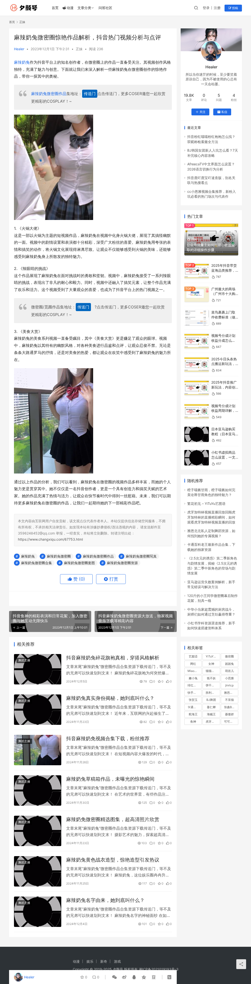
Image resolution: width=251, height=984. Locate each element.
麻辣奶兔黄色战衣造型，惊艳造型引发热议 (112, 860)
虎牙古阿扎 (213, 721)
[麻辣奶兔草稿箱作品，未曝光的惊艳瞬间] (37, 790)
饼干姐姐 (211, 685)
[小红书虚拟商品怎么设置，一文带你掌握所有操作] (196, 457)
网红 (193, 664)
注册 (217, 8)
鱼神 (193, 721)
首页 (55, 8)
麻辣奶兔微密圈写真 (141, 556)
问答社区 (105, 8)
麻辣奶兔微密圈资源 (122, 563)
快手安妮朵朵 (195, 692)
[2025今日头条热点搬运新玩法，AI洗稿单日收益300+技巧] (196, 364)
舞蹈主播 (24, 660)
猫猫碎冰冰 (213, 671)
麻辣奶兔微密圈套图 (79, 563)
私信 (224, 112)
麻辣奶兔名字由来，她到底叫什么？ (105, 900)
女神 (211, 664)
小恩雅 (229, 678)
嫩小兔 (193, 678)
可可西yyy (231, 721)
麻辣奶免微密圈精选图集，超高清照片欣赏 (112, 819)
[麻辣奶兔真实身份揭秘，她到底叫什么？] (37, 709)
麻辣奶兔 (22, 62)
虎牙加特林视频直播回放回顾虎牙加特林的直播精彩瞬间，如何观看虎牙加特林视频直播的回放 (211, 517)
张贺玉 (193, 700)
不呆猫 (229, 700)
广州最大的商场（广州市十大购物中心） (223, 294)
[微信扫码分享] (114, 977)
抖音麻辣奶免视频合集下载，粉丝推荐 (108, 738)
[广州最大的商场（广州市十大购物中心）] (196, 294)
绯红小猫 (193, 685)
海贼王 (211, 714)
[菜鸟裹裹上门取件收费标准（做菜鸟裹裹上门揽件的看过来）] (196, 317)
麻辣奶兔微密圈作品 (48, 93)
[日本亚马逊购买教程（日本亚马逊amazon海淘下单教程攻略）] (196, 434)
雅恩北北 (230, 692)
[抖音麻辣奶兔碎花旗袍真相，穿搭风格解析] (37, 669)
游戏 (117, 961)
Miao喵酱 (194, 671)
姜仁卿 (211, 707)
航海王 (193, 714)
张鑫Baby (230, 707)
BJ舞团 (211, 700)
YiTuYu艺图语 (213, 656)
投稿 (234, 8)
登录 (206, 8)
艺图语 (193, 656)
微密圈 (229, 656)
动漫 (70, 8)
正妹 (79, 49)
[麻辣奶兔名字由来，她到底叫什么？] (37, 912)
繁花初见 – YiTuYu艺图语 (206, 503)
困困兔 (229, 664)
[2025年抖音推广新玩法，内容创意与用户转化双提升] (196, 387)
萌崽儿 (229, 671)
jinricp (229, 685)
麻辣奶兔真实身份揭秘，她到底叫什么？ (110, 698)
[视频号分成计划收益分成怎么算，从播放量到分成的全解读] (196, 341)
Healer (19, 49)
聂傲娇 (229, 714)
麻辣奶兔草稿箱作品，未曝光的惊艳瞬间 (110, 779)
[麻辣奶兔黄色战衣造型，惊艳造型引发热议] (37, 871)
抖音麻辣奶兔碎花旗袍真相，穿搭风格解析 (112, 658)
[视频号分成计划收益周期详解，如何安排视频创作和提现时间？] (196, 411)
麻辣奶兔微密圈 (59, 556)
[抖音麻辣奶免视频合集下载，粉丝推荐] (37, 750)
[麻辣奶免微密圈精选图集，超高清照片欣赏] (37, 831)
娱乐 (90, 961)
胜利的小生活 (213, 692)
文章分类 (84, 8)
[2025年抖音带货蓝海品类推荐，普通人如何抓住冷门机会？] (196, 271)
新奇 (103, 961)
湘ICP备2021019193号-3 (158, 969)
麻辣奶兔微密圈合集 (36, 563)
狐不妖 (211, 678)
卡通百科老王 (195, 707)
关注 (202, 112)
